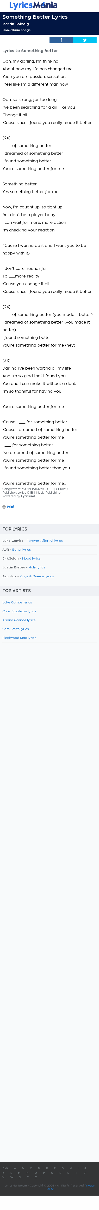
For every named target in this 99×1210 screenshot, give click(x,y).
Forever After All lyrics (45, 541)
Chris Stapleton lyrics (19, 611)
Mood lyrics (31, 558)
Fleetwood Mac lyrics (19, 638)
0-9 (5, 1168)
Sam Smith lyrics (15, 629)
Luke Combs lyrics (17, 602)
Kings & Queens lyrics (37, 576)
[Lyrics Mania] (49, 5)
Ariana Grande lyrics (19, 620)
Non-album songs (16, 30)
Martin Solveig (15, 24)
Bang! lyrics (21, 549)
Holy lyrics (37, 567)
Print (10, 506)
